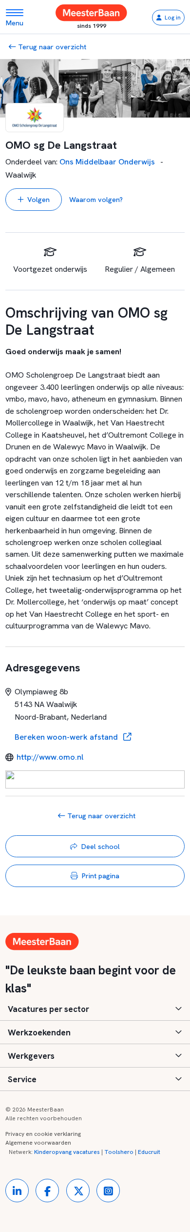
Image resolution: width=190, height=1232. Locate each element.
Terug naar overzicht (51, 46)
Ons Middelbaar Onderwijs (107, 162)
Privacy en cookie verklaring (43, 1134)
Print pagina (100, 875)
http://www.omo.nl (50, 757)
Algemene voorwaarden (38, 1143)
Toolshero (118, 1152)
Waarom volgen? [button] (96, 199)
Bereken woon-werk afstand (67, 737)
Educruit (149, 1152)
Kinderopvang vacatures (67, 1152)
